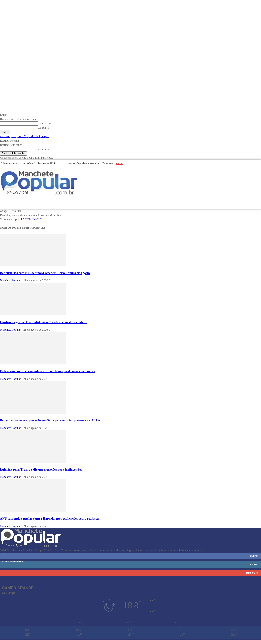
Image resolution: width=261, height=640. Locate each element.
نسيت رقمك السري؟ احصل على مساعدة (24, 136)
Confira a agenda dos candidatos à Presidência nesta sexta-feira (43, 322)
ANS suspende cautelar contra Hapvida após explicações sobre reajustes (49, 518)
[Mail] (258, 163)
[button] (256, 204)
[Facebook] (248, 163)
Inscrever (252, 573)
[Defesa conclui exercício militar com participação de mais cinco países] (33, 363)
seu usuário (44, 123)
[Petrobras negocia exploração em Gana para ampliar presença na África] (33, 412)
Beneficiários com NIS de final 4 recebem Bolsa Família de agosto (45, 273)
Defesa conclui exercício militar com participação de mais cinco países (47, 371)
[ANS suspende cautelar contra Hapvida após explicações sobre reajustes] (33, 510)
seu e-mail (44, 149)
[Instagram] (253, 163)
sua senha (43, 127)
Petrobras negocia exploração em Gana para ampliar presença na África (50, 420)
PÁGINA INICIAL (32, 219)
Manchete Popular (10, 280)
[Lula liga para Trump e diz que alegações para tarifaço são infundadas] (33, 461)
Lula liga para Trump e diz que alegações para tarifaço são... (41, 469)
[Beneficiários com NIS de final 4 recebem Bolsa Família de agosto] (33, 265)
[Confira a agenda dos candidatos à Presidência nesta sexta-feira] (33, 314)
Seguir (254, 564)
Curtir (254, 555)
